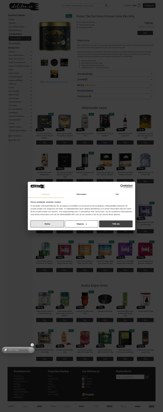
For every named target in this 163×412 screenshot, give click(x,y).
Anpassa (80, 224)
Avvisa (47, 224)
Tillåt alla (116, 224)
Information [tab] (81, 194)
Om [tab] (117, 194)
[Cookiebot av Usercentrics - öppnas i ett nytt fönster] (122, 186)
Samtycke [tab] (46, 194)
